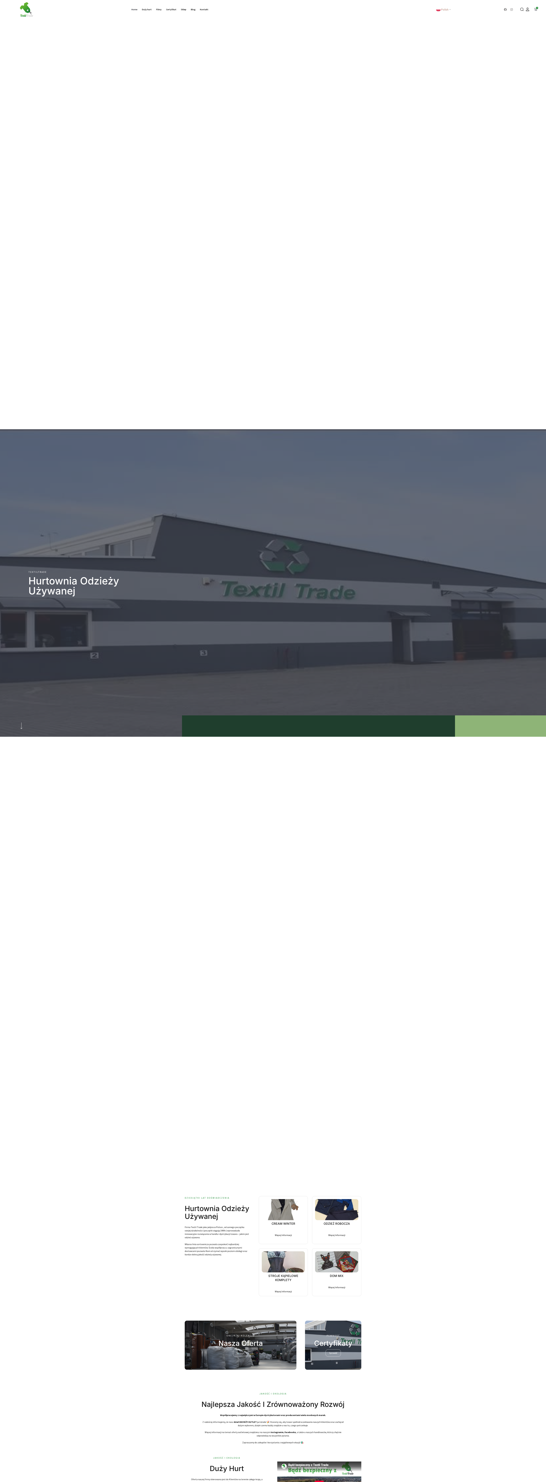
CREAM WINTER (283, 1223)
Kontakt (204, 9)
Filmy (159, 9)
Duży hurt (147, 9)
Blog (193, 9)
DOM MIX (337, 1276)
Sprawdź (241, 1353)
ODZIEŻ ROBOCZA (337, 1223)
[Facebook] (505, 9)
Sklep (183, 9)
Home (134, 9)
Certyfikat (171, 9)
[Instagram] (511, 9)
